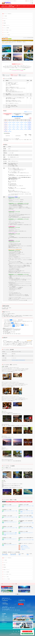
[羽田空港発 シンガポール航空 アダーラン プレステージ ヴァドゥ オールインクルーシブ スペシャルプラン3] (28, 48)
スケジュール (5, 18)
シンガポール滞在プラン (23, 545)
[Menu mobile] (32, 3)
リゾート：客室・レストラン (7, 574)
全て (4, 501)
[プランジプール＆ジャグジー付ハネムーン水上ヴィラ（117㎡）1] (7, 405)
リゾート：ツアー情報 (7, 34)
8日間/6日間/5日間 (5, 554)
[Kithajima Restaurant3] (28, 430)
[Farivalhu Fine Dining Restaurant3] (28, 418)
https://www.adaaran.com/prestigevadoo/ (18, 360)
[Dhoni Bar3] (28, 453)
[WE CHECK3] (28, 491)
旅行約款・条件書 (4, 616)
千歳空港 (30, 501)
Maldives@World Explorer (7, 3)
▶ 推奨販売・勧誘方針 (21, 589)
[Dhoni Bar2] (17, 453)
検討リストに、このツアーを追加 (27, 633)
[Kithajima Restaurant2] (17, 430)
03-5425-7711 (5, 600)
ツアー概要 (5, 560)
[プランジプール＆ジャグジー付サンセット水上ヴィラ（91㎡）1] (7, 376)
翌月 (29, 118)
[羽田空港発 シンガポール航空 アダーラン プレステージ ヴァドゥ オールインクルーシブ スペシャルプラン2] (17, 48)
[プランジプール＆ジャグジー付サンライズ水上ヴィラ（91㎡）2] (17, 390)
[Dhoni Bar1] (7, 453)
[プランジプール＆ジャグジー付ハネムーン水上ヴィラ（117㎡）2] (17, 404)
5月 (22, 116)
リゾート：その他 (6, 32)
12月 (14, 116)
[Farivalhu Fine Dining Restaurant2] (17, 418)
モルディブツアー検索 (11, 8)
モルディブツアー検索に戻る (7, 13)
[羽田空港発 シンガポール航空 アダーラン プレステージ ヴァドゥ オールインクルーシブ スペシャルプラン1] (6, 48)
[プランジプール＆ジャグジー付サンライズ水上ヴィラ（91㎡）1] (7, 390)
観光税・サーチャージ (7, 25)
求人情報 (3, 619)
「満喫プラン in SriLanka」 (24, 546)
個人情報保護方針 (4, 622)
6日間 (19, 554)
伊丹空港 (23, 501)
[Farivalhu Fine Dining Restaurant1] (7, 418)
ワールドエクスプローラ (5, 8)
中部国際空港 (15, 501)
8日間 (27, 554)
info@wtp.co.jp (22, 600)
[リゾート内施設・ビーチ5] (7, 474)
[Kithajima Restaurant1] (7, 430)
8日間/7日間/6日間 (13, 554)
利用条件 (5, 567)
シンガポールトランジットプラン (25, 548)
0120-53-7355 (5, 603)
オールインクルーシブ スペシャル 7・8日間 (26, 527)
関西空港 (19, 501)
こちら (14, 326)
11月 (12, 116)
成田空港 (8, 501)
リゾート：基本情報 (6, 27)
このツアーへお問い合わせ (27, 631)
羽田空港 (11, 501)
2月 (17, 116)
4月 (20, 116)
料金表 (4, 20)
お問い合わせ (21, 604)
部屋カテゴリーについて (28, 111)
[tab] (6, 75)
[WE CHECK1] (7, 491)
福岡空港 (27, 501)
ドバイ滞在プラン (22, 549)
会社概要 (3, 615)
